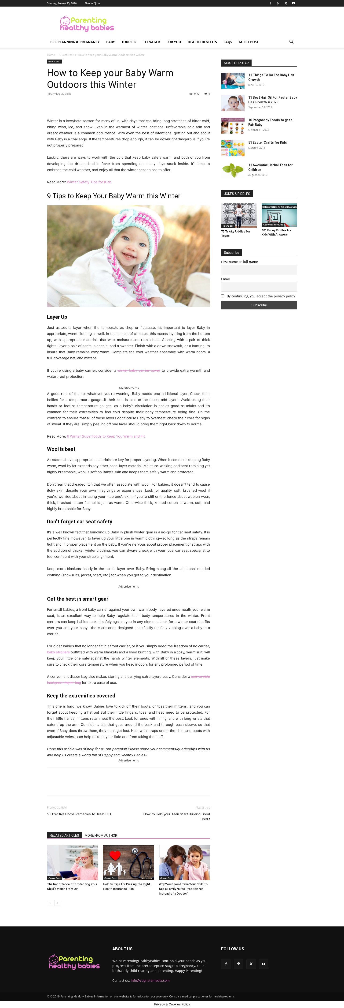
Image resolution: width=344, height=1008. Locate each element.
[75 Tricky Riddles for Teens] (239, 215)
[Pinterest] (278, 3)
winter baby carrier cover (138, 370)
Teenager (151, 42)
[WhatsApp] (112, 104)
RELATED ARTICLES (64, 835)
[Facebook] (270, 3)
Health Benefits (202, 42)
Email (225, 279)
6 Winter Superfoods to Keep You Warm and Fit (106, 436)
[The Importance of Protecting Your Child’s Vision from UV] (72, 862)
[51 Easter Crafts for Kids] (233, 148)
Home (51, 55)
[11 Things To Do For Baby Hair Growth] (233, 81)
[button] (291, 42)
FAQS (227, 42)
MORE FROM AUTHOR (101, 835)
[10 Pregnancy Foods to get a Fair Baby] (233, 126)
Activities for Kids (273, 224)
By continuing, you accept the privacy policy (260, 296)
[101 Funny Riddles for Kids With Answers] (279, 215)
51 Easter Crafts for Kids (267, 142)
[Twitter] (285, 3)
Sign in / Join (92, 3)
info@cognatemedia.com (150, 980)
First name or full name (239, 261)
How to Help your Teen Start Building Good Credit (176, 816)
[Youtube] (293, 3)
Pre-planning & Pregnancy (75, 42)
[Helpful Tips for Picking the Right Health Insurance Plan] (128, 862)
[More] (123, 104)
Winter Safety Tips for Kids (89, 182)
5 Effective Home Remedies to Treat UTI (79, 814)
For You (173, 42)
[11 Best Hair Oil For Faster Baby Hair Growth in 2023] (233, 103)
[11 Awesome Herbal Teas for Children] (233, 170)
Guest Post (249, 42)
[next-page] (57, 903)
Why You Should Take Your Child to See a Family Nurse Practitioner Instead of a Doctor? (183, 888)
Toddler (128, 42)
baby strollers (58, 652)
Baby (110, 42)
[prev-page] (50, 903)
